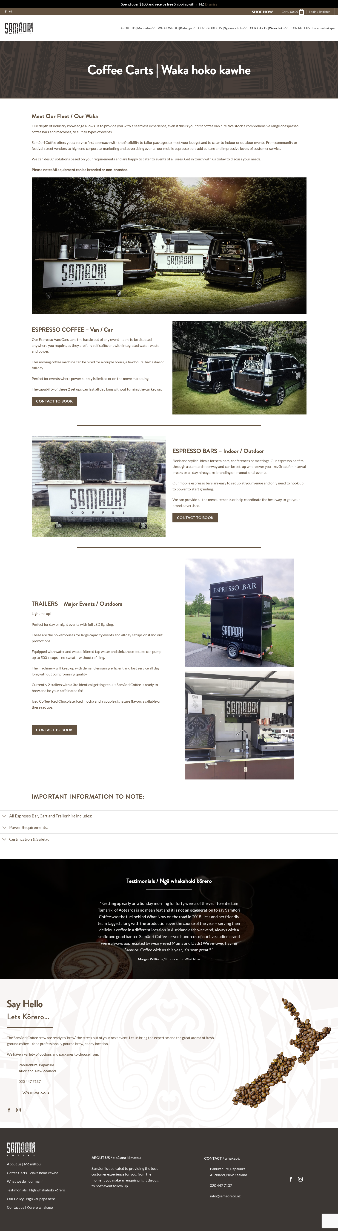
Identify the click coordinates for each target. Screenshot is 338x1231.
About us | (136, 28)
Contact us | (30, 1207)
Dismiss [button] (211, 4)
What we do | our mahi (25, 1181)
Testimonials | (36, 1190)
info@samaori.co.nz (34, 1092)
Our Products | (221, 28)
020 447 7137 (30, 1081)
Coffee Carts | (32, 1172)
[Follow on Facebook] (5, 11)
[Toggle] (4, 817)
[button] (293, 11)
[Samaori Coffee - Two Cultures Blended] (18, 28)
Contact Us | (313, 28)
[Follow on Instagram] (10, 11)
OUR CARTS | (267, 28)
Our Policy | (31, 1198)
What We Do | (175, 28)
